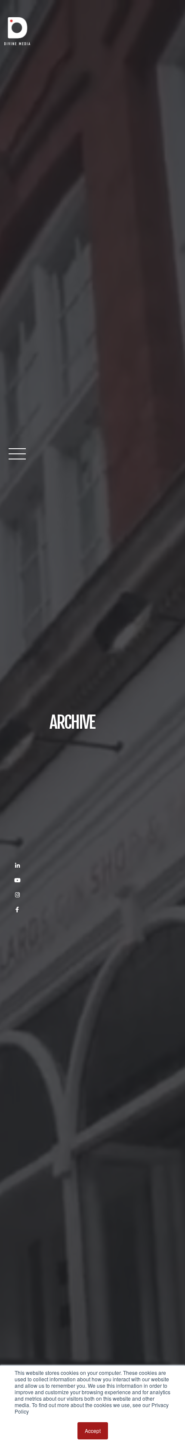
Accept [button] (93, 1430)
